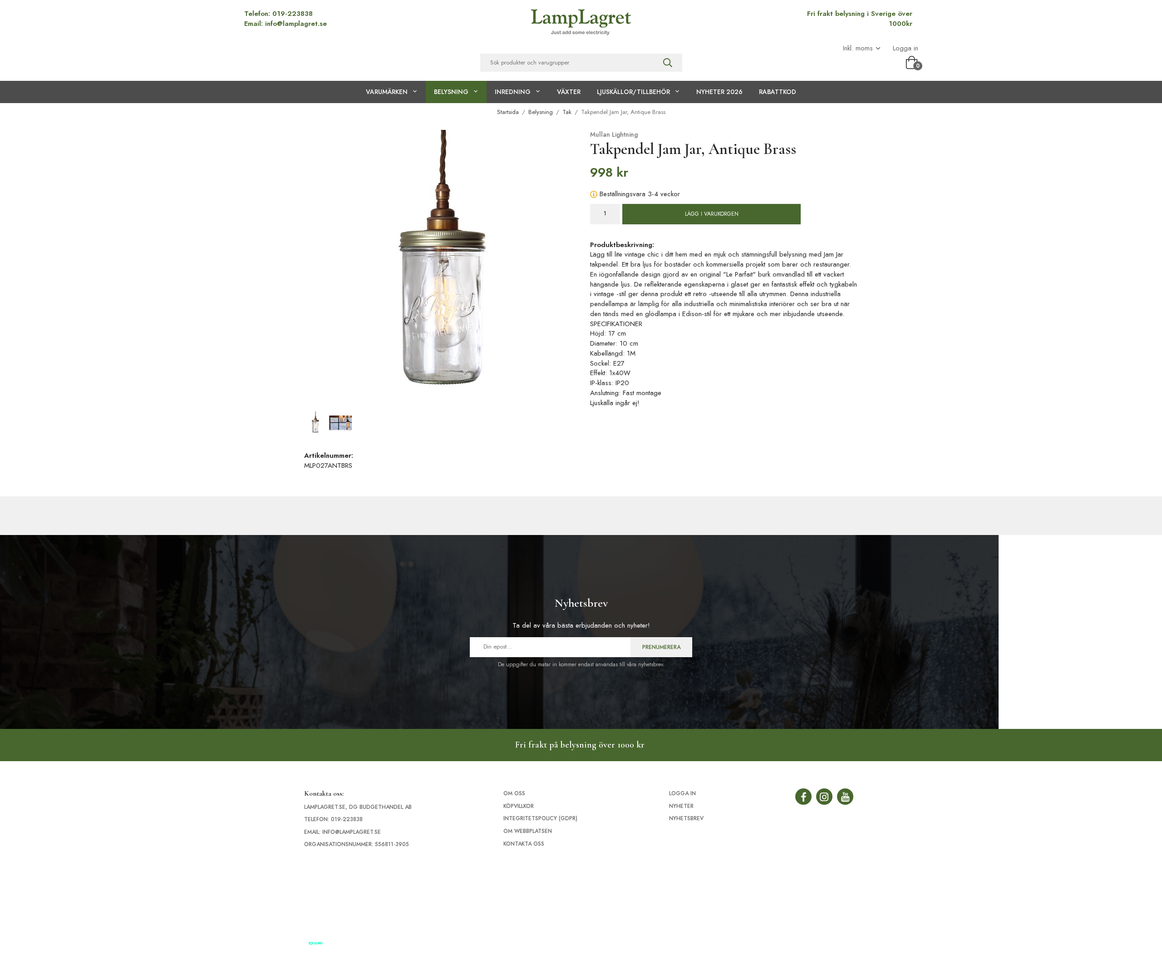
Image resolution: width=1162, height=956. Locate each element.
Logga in (905, 48)
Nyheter (681, 806)
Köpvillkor (518, 806)
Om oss (514, 793)
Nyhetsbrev (686, 818)
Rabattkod (777, 91)
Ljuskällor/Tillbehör (633, 91)
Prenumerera (661, 647)
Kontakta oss (523, 844)
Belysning (451, 91)
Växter (569, 91)
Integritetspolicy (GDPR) (540, 818)
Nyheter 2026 (719, 91)
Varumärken (387, 91)
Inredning (513, 91)
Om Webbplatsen (527, 831)
